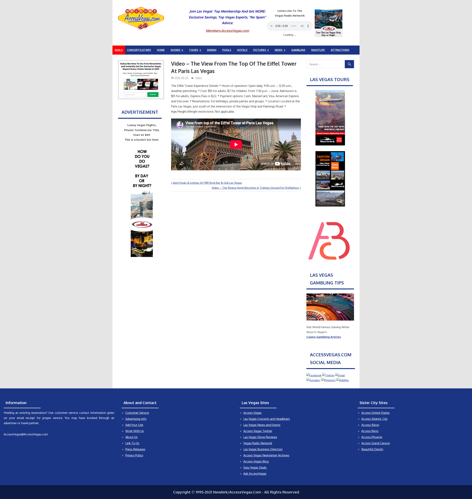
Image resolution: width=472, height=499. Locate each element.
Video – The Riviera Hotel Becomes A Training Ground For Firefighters (255, 187)
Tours (193, 49)
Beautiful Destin (372, 449)
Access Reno (370, 431)
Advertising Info (136, 419)
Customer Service (137, 413)
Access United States (375, 413)
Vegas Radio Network (257, 443)
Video (198, 77)
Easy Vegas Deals (255, 467)
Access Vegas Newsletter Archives (266, 455)
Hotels (242, 49)
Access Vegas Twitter (257, 431)
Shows (175, 49)
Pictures (259, 49)
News (278, 49)
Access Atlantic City (374, 419)
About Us (131, 437)
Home (161, 49)
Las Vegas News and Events (261, 425)
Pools (226, 49)
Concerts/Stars (139, 49)
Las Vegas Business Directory (263, 449)
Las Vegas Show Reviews (260, 437)
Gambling (298, 49)
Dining (211, 49)
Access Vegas (252, 413)
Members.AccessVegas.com (227, 31)
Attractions (340, 49)
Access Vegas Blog (256, 461)
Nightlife (318, 49)
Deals (119, 49)
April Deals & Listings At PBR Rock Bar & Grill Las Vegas (207, 183)
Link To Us (132, 443)
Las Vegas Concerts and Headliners (266, 419)
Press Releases (135, 449)
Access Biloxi (370, 425)
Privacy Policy (134, 455)
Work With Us (134, 431)
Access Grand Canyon (375, 443)
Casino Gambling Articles (323, 337)
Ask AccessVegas (254, 473)
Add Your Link (134, 425)
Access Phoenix (371, 437)
